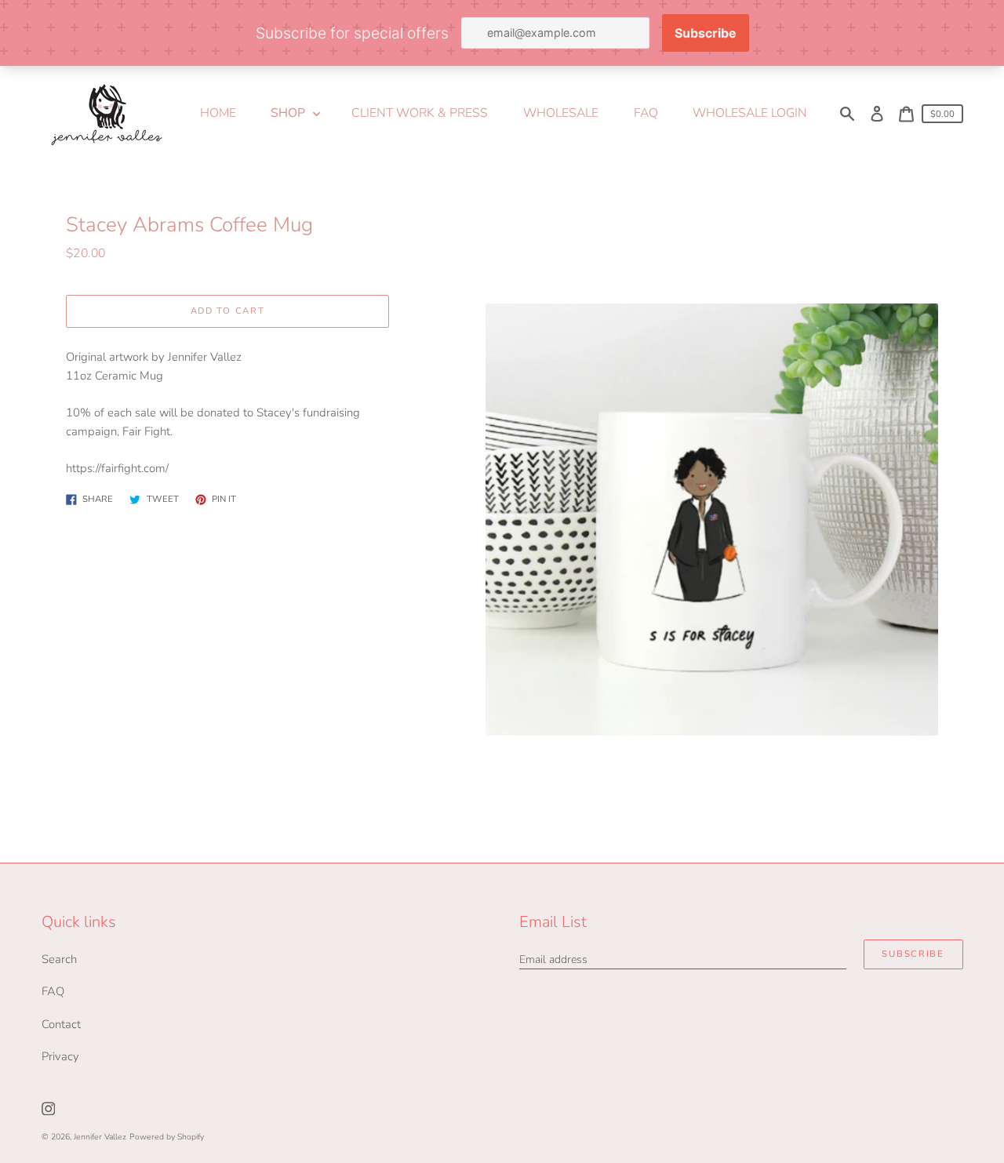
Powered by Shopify (166, 1137)
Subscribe (913, 954)
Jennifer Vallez (100, 1137)
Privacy (60, 1056)
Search (59, 959)
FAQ (53, 991)
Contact (61, 1024)
